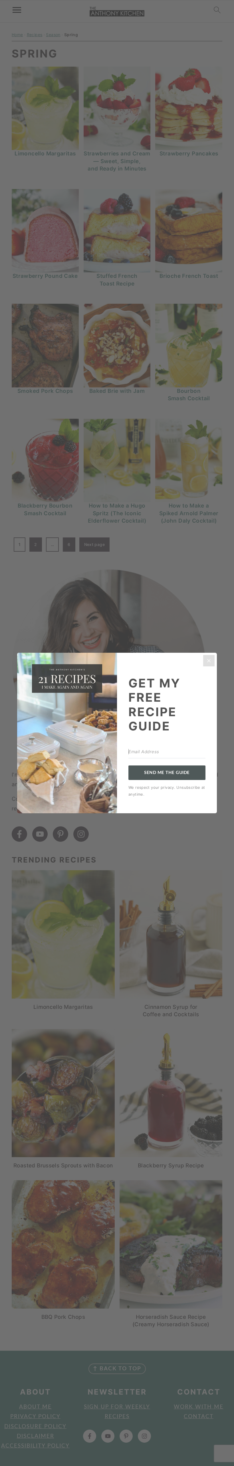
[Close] (209, 660)
